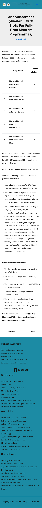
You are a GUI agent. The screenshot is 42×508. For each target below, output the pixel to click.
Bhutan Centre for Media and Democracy (19, 479)
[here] (12, 163)
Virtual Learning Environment (14, 388)
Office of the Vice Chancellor (13, 418)
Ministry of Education (10, 460)
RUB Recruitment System (12, 407)
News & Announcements (12, 381)
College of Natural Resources (13, 421)
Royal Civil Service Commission (14, 473)
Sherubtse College (9, 443)
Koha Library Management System (16, 400)
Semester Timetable (10, 394)
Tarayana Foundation (10, 482)
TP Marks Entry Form (10, 391)
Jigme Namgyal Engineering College (17, 437)
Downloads (6, 384)
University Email (8, 397)
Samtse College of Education (13, 440)
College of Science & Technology (15, 424)
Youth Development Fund (12, 463)
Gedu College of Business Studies (15, 427)
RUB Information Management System (18, 403)
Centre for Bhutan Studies (12, 476)
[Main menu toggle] (37, 4)
